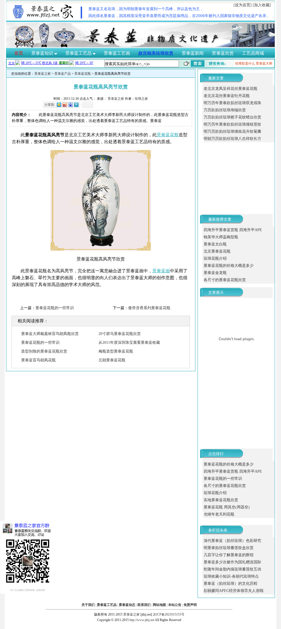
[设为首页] (243, 5)
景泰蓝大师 (264, 63)
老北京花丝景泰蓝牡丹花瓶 (227, 96)
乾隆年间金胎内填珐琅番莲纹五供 (232, 569)
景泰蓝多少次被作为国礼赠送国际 (232, 562)
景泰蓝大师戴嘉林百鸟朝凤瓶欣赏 (50, 334)
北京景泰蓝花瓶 (217, 251)
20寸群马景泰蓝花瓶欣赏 (120, 334)
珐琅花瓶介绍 (215, 258)
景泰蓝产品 (62, 74)
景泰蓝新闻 (193, 53)
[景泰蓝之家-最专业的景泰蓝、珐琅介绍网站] (44, 18)
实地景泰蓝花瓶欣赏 (221, 500)
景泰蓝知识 (42, 53)
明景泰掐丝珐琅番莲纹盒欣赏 (229, 548)
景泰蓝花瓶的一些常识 (54, 308)
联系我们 (144, 605)
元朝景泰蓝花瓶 (112, 360)
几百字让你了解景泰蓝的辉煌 (229, 555)
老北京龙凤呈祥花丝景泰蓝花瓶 (230, 89)
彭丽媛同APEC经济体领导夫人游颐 (233, 591)
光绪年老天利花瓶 (219, 514)
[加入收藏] (262, 5)
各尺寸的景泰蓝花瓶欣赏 (225, 280)
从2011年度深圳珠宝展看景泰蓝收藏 (129, 342)
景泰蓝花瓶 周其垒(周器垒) (227, 507)
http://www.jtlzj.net (142, 620)
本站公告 (174, 605)
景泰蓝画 (161, 270)
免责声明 (190, 605)
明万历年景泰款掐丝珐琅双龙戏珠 (232, 103)
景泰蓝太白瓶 (215, 244)
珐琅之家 (141, 99)
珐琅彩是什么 (245, 63)
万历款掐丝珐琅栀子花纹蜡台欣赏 (232, 117)
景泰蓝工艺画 (117, 53)
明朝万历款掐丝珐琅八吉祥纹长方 (232, 139)
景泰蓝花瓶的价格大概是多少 (229, 266)
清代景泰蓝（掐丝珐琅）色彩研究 (232, 541)
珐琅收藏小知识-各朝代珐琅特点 (231, 576)
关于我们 (88, 605)
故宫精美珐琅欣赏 (155, 53)
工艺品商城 (253, 53)
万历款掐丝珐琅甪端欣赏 (225, 110)
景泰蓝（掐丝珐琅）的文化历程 (230, 583)
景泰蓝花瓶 (82, 74)
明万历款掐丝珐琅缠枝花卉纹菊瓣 (232, 131)
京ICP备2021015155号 (168, 614)
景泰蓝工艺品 (79, 53)
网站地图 (159, 605)
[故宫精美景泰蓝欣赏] (140, 46)
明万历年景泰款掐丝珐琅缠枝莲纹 (232, 124)
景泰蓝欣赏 (223, 53)
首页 (18, 53)
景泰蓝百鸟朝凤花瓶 (38, 360)
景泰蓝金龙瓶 (215, 273)
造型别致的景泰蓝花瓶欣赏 (44, 351)
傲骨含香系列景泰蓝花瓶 (149, 308)
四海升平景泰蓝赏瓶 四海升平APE (233, 230)
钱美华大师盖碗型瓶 (221, 237)
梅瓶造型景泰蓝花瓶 (116, 351)
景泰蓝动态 (127, 605)
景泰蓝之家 (42, 74)
